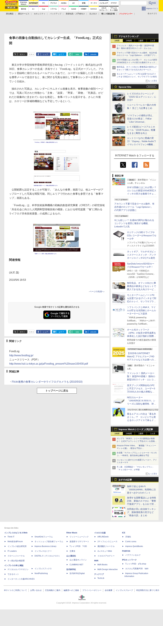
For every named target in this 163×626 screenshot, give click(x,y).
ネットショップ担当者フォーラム (49, 541)
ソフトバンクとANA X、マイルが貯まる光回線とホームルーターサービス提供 (141, 310)
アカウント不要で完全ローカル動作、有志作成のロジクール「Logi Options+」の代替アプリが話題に (134, 206)
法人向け (93, 14)
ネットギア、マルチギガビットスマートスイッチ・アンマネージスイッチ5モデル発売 (141, 254)
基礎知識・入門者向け (75, 14)
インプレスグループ (124, 590)
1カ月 (152, 41)
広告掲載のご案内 (52, 590)
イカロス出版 (100, 533)
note (77, 54)
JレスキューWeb (104, 551)
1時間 (116, 41)
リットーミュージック (79, 537)
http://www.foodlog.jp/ (21, 355)
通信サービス (23, 14)
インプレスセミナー (43, 551)
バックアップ (55, 14)
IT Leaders (12, 551)
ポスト (22, 54)
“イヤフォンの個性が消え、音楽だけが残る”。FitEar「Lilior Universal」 (141, 118)
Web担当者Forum (15, 541)
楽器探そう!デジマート (79, 541)
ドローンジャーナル (16, 556)
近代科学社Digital (77, 573)
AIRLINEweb (103, 537)
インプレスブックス (43, 568)
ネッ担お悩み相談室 (16, 561)
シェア (45, 54)
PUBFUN (126, 551)
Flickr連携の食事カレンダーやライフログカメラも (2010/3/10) (47, 381)
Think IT (10, 537)
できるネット (13, 574)
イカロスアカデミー (106, 556)
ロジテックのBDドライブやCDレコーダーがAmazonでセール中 (141, 235)
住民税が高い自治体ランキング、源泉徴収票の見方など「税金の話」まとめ (141, 512)
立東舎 (72, 551)
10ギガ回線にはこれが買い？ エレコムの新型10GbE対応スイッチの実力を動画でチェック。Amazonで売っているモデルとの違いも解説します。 (143, 193)
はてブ (61, 54)
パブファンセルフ (133, 555)
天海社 (128, 537)
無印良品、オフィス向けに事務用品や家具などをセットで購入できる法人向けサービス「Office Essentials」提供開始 (137, 69)
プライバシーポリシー (91, 590)
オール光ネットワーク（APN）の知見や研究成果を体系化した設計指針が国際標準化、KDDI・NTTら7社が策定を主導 (141, 336)
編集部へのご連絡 (71, 590)
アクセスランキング (129, 36)
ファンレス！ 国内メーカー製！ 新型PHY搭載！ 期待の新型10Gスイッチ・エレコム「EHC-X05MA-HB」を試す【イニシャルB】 (136, 48)
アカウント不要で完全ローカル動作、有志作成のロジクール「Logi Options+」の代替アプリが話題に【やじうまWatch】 (137, 55)
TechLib (100, 578)
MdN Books (102, 565)
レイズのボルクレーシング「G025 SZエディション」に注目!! (141, 96)
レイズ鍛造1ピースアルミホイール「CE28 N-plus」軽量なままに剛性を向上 (141, 129)
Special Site (125, 87)
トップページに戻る (56, 390)
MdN (96, 561)
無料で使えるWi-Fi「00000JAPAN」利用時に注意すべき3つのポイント (141, 489)
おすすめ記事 (125, 479)
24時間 (129, 41)
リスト (31, 54)
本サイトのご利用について (15, 590)
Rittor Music (71, 533)
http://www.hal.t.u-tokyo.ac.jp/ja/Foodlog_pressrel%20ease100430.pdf (48, 363)
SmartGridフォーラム (44, 537)
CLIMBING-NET (76, 565)
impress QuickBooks (134, 546)
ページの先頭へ (96, 291)
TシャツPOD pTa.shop (135, 564)
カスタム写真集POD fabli (136, 568)
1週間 (140, 41)
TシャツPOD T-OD (78, 546)
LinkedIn (93, 54)
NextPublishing (41, 573)
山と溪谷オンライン (78, 560)
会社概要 (108, 590)
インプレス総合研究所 (17, 546)
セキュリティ (39, 14)
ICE (123, 533)
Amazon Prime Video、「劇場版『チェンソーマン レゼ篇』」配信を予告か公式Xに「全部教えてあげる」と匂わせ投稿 (136, 448)
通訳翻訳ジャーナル (106, 546)
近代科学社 (71, 569)
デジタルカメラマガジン (17, 569)
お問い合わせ (36, 590)
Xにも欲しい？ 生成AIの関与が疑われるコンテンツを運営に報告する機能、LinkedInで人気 (134, 223)
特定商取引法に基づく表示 (147, 590)
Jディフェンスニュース (107, 541)
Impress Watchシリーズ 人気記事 (136, 429)
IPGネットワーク (129, 560)
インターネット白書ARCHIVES (21, 579)
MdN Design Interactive (107, 569)
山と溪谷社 (71, 556)
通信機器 (10, 14)
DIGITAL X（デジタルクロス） (48, 556)
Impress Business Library (45, 546)
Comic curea (130, 541)
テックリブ (99, 574)
